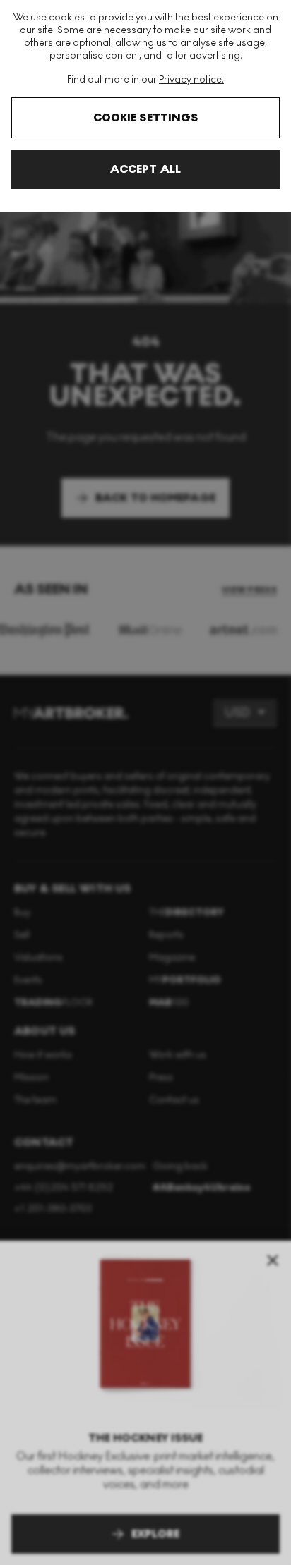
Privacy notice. (191, 79)
